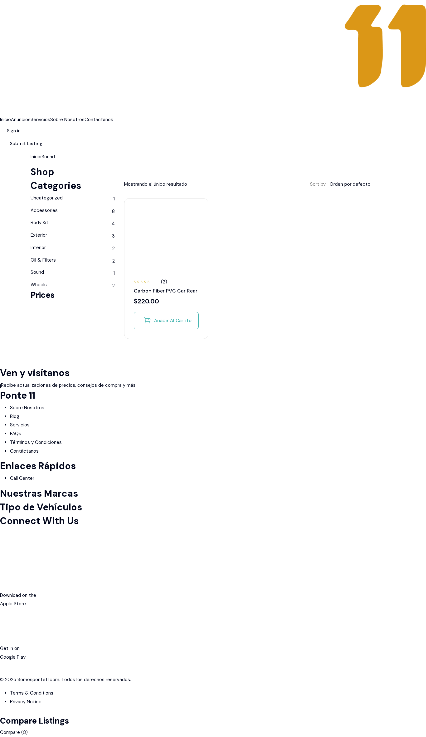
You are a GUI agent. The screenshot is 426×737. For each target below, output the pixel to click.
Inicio (5, 119)
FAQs (15, 433)
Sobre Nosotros (67, 119)
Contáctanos (99, 119)
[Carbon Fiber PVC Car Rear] (166, 240)
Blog (14, 416)
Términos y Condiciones (36, 442)
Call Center (22, 478)
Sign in (14, 131)
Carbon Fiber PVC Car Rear (165, 290)
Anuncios (21, 119)
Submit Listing (26, 143)
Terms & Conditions (31, 693)
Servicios (40, 119)
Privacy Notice (25, 702)
